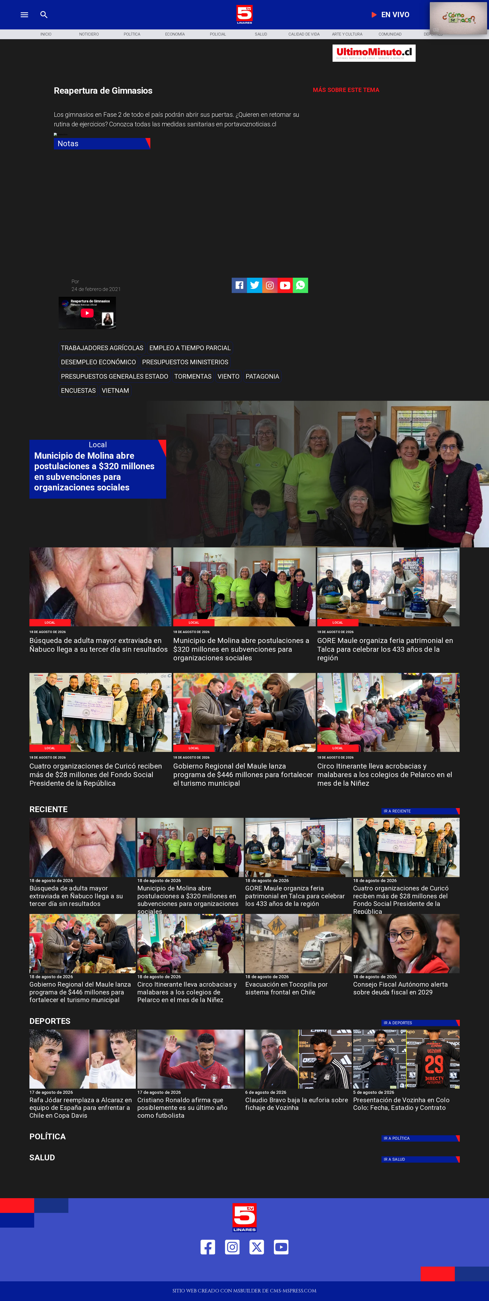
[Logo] (244, 23)
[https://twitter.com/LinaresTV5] (256, 1270)
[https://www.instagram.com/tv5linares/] (270, 285)
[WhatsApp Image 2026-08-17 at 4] (100, 751)
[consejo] (406, 972)
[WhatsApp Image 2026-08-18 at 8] (100, 626)
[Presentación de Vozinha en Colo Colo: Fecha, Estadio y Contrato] (406, 1088)
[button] (102, 348)
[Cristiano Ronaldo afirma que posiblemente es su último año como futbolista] (190, 1088)
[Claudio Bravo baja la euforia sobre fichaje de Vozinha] (298, 1088)
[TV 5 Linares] (44, 23)
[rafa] (82, 1088)
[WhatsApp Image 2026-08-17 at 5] (388, 626)
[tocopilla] (298, 972)
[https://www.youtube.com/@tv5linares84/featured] (285, 285)
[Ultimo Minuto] (374, 65)
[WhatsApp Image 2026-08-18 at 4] (244, 626)
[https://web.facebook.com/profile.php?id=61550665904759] (208, 1270)
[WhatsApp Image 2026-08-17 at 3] (388, 751)
